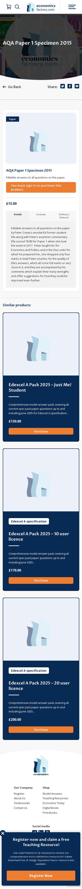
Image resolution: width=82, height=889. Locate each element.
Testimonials (22, 803)
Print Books (50, 812)
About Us (19, 798)
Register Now (41, 875)
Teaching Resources (55, 798)
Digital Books (51, 808)
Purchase (41, 431)
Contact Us (20, 808)
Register (19, 793)
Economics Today (53, 803)
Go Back (14, 87)
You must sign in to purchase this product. (36, 187)
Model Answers (52, 793)
